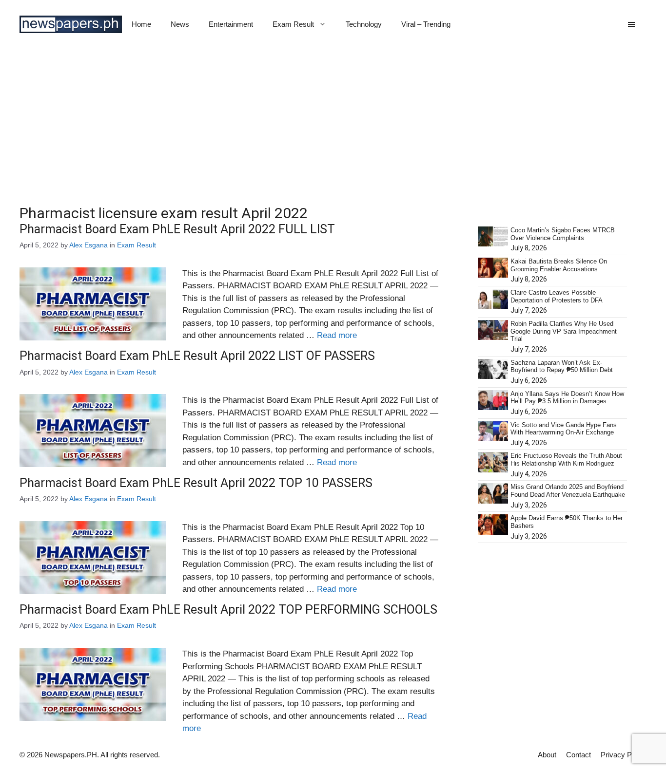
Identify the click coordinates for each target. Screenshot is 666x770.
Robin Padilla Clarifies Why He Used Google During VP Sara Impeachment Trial (563, 331)
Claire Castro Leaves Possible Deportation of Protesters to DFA (556, 296)
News (180, 24)
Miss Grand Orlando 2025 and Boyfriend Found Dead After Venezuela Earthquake (567, 490)
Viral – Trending (426, 24)
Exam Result (293, 24)
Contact (578, 755)
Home (141, 24)
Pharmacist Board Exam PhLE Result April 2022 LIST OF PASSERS (197, 356)
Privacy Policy (623, 755)
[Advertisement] (333, 122)
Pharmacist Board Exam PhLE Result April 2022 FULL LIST (177, 229)
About (547, 755)
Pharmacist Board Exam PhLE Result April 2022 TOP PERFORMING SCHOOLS (228, 609)
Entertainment (231, 24)
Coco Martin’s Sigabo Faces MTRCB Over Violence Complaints (562, 234)
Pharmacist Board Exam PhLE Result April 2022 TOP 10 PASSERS (196, 483)
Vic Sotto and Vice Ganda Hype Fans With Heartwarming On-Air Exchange (563, 428)
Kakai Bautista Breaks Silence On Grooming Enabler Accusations (558, 265)
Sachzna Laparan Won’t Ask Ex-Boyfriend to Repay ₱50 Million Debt (561, 366)
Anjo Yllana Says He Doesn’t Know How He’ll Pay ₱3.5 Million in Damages (567, 397)
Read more (337, 335)
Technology (364, 24)
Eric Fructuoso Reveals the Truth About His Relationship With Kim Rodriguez (566, 459)
